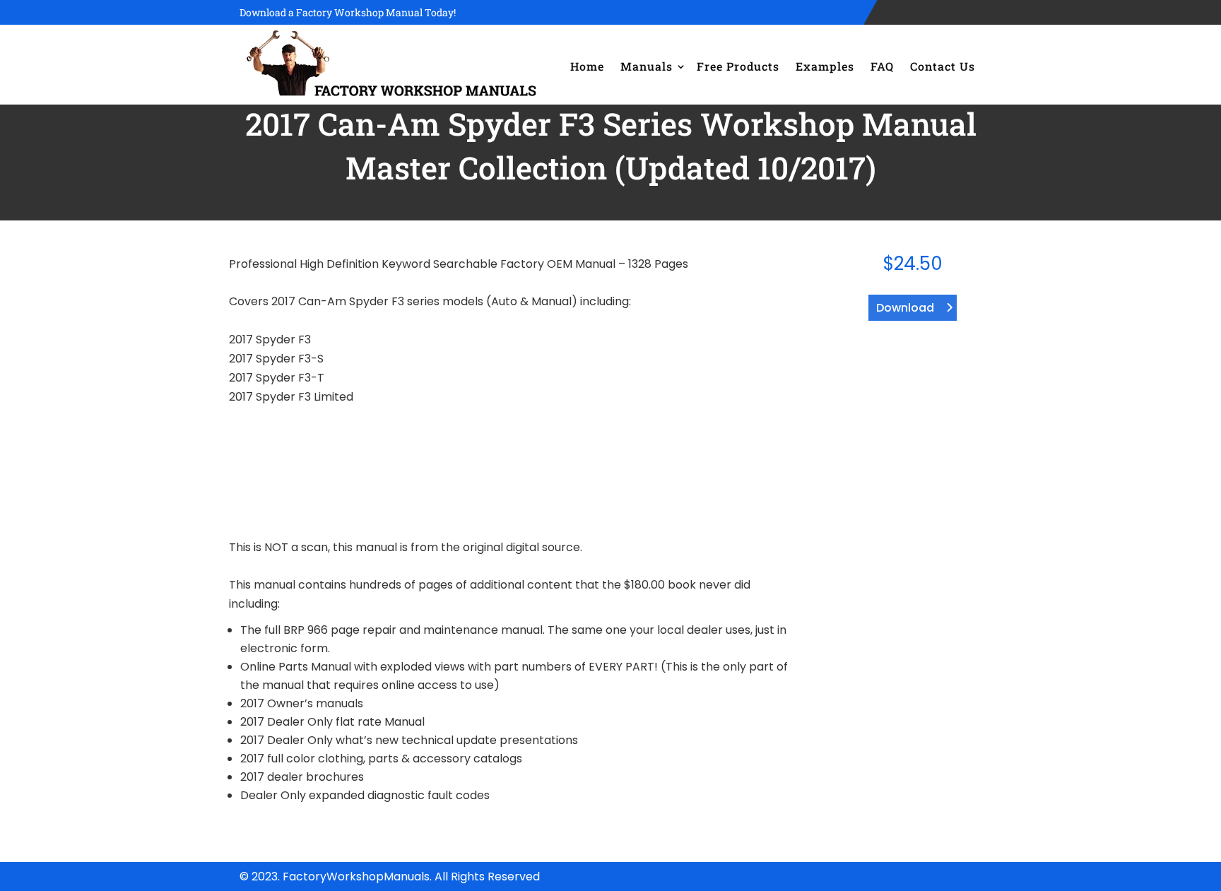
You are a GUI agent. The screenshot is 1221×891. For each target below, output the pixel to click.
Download (905, 308)
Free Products (738, 66)
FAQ (882, 66)
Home (587, 66)
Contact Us (942, 66)
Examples (825, 66)
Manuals (646, 66)
